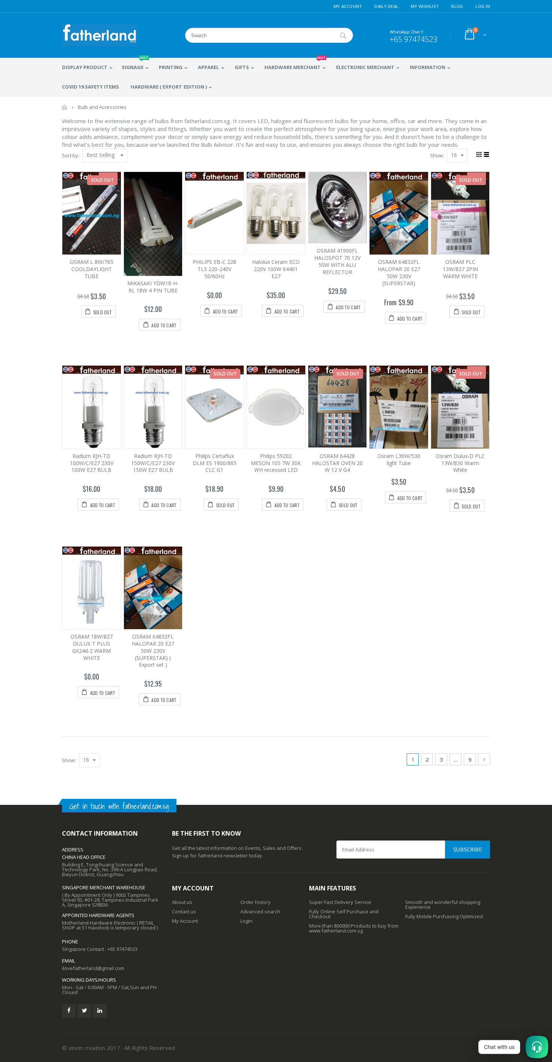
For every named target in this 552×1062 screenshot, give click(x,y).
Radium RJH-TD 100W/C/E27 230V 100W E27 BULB (91, 463)
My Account (347, 6)
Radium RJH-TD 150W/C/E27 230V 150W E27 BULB (153, 463)
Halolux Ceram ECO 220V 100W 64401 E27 (276, 269)
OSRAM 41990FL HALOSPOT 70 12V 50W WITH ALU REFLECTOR (337, 261)
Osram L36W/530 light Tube (398, 459)
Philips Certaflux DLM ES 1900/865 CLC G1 (215, 463)
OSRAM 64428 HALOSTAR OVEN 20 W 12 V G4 (337, 463)
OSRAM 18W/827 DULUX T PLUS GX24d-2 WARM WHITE (92, 647)
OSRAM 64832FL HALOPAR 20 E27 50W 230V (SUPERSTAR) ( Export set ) (153, 651)
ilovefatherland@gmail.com (93, 968)
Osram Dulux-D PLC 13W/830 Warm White (460, 463)
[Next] (484, 759)
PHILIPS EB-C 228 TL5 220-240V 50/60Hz (214, 269)
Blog (457, 6)
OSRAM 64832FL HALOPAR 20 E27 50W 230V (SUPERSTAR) (399, 272)
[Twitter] (84, 1011)
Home (65, 107)
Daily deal (386, 6)
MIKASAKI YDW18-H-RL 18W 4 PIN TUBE (153, 287)
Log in (482, 6)
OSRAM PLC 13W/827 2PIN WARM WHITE (460, 269)
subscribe (467, 849)
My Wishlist (425, 6)
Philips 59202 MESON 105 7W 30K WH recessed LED (276, 463)
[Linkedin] (100, 1011)
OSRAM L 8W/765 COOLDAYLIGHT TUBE (91, 269)
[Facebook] (69, 1011)
